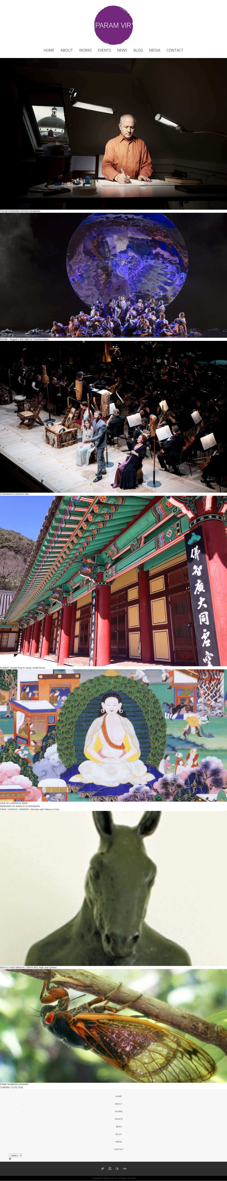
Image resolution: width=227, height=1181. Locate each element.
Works (85, 50)
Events (104, 50)
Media (154, 50)
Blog (138, 50)
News (122, 50)
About (67, 50)
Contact (174, 50)
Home (49, 50)
